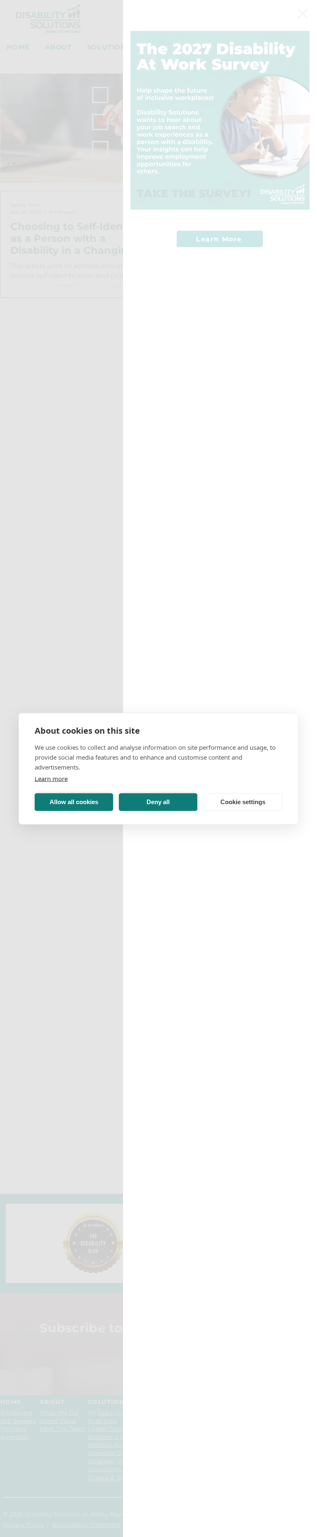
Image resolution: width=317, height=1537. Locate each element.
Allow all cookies (74, 801)
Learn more (51, 778)
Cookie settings (242, 801)
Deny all (158, 801)
